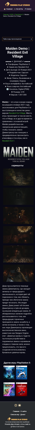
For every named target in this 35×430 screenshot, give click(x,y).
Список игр (15, 414)
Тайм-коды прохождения (12, 39)
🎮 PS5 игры (18, 9)
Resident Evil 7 (8, 141)
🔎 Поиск (27, 9)
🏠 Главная (8, 9)
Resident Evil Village (17, 113)
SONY (11, 14)
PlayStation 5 (19, 14)
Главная (5, 14)
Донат (22, 414)
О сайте (23, 411)
